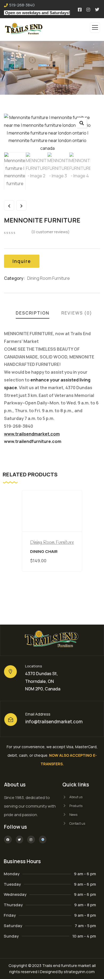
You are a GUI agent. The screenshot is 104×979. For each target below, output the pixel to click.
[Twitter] (19, 839)
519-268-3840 (22, 4)
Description (32, 313)
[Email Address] (10, 719)
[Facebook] (8, 839)
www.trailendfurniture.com (32, 441)
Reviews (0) (76, 313)
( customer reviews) (50, 231)
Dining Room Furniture (48, 278)
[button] (82, 123)
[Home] (52, 640)
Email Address (37, 714)
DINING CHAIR (44, 551)
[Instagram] (31, 839)
